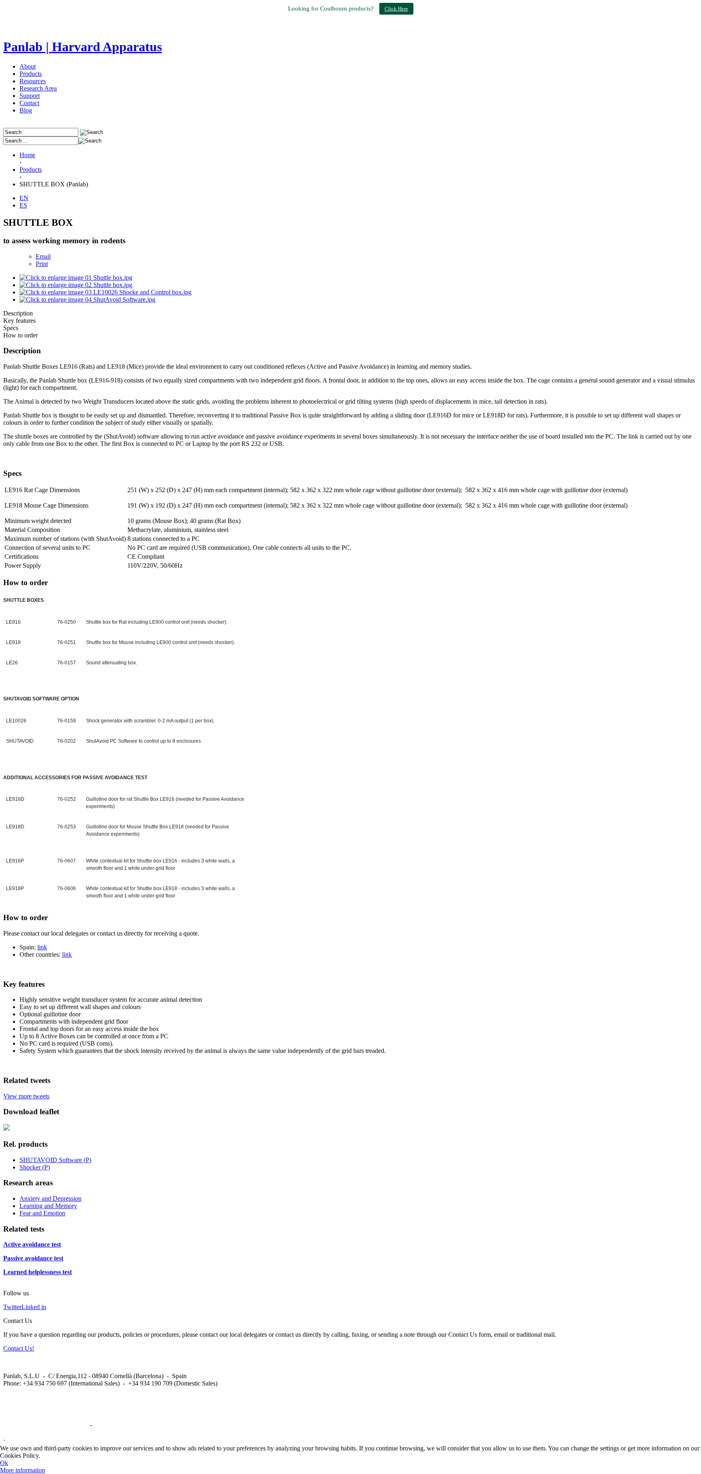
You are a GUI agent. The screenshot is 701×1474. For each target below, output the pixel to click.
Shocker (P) (34, 1167)
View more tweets (26, 1096)
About (27, 66)
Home (27, 154)
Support (29, 95)
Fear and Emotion (42, 1213)
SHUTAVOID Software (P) (55, 1159)
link (42, 947)
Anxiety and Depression (50, 1198)
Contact (29, 102)
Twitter (12, 1306)
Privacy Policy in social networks (45, 1424)
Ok (4, 1462)
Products (30, 73)
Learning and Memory (48, 1205)
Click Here (396, 9)
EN (23, 198)
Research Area (38, 88)
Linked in (34, 1306)
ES (23, 205)
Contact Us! (18, 1348)
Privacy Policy (112, 1424)
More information (22, 1470)
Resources (32, 81)
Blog (25, 110)
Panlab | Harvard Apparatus (82, 46)
